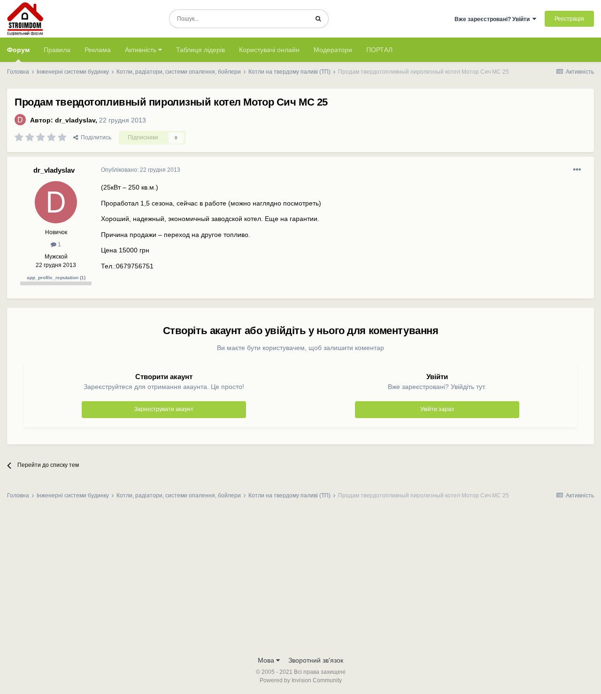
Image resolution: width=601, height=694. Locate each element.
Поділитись (94, 137)
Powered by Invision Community (301, 680)
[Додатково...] (577, 169)
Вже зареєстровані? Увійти (493, 19)
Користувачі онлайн (269, 49)
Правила (57, 49)
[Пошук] (318, 19)
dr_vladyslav (75, 120)
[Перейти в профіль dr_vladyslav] (20, 119)
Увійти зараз (437, 409)
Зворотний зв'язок (315, 660)
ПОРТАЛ (379, 49)
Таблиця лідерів (200, 49)
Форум (18, 49)
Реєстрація (569, 18)
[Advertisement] (300, 580)
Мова (267, 660)
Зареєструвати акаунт (163, 409)
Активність (141, 49)
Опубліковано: (140, 170)
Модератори (333, 49)
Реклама (98, 49)
